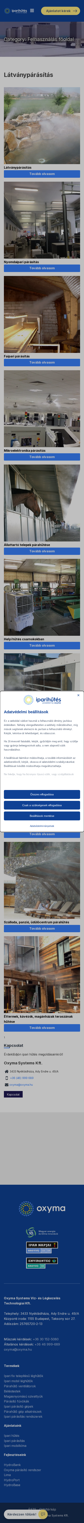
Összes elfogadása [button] (42, 794)
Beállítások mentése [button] (42, 815)
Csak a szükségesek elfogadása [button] (42, 805)
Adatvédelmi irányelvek (42, 826)
